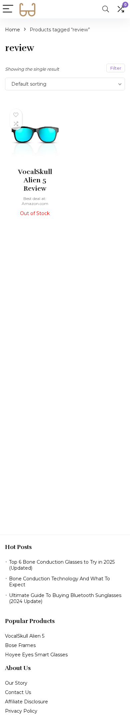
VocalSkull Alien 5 (24, 636)
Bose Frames (20, 645)
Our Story (16, 683)
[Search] (106, 9)
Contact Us (18, 692)
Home (12, 30)
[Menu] (8, 9)
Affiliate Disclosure (26, 702)
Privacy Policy (21, 711)
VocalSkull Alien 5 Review (35, 180)
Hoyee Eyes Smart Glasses (36, 655)
